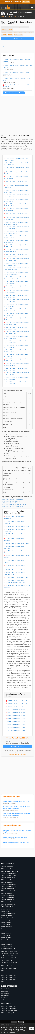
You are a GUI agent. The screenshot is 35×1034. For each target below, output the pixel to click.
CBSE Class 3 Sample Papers (8, 973)
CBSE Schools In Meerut (7, 895)
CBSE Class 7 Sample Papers (8, 981)
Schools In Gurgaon (6, 920)
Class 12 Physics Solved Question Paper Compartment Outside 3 (16, 268)
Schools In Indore (5, 942)
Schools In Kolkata (6, 931)
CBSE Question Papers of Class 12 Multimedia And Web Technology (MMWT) (16, 581)
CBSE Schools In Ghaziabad (8, 875)
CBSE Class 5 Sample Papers (9, 977)
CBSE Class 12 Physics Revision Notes (12, 506)
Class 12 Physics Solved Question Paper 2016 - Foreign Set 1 (16, 346)
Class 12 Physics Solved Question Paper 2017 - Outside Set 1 (16, 264)
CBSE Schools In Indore (7, 899)
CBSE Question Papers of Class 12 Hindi (17, 577)
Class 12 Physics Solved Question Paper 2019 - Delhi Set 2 (16, 200)
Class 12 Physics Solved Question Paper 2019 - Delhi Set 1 (16, 205)
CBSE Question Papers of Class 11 (17, 701)
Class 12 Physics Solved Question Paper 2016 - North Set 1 (16, 319)
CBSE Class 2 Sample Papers (8, 970)
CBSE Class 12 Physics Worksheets (11, 501)
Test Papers (4, 997)
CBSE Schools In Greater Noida (9, 871)
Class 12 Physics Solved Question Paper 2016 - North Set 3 (16, 309)
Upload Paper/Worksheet (17, 746)
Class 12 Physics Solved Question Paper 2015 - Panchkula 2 (16, 382)
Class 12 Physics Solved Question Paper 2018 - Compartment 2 (16, 227)
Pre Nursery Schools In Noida (9, 951)
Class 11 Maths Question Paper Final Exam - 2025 (16, 801)
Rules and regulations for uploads (18, 754)
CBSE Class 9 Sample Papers (9, 1006)
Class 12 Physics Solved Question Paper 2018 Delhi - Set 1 (16, 209)
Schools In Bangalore (7, 926)
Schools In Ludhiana (6, 944)
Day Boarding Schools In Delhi (9, 962)
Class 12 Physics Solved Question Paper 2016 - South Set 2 (16, 300)
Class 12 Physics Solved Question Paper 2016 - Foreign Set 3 (16, 337)
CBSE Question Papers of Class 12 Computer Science (14, 573)
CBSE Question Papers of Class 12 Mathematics (14, 517)
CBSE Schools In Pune (7, 882)
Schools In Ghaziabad (7, 918)
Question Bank (5, 989)
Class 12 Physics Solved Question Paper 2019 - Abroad (16, 191)
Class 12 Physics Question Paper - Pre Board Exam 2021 (16, 60)
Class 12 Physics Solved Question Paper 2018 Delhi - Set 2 (16, 214)
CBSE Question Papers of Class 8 (16, 709)
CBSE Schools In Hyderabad (8, 886)
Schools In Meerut (6, 937)
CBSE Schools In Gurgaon (8, 877)
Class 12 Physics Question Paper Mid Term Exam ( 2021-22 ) (17, 66)
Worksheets (4, 1000)
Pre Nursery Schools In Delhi (8, 958)
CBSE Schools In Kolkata (7, 888)
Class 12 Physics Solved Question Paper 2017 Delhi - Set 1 (16, 246)
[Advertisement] (17, 43)
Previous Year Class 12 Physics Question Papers (15, 27)
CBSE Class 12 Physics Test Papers (11, 503)
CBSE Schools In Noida (7, 869)
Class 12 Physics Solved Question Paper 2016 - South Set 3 (16, 296)
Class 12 (15, 16)
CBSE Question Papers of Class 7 (16, 712)
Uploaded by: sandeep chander (10, 810)
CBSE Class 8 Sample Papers (9, 984)
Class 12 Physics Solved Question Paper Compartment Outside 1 (16, 277)
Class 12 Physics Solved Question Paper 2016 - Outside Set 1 (16, 332)
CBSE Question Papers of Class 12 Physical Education (17, 586)
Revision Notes (5, 993)
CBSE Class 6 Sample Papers (9, 979)
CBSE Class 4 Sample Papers (9, 975)
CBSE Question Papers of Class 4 (16, 721)
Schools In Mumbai (6, 922)
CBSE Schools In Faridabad (8, 873)
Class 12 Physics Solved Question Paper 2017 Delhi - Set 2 (16, 241)
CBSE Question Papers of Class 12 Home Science (16, 552)
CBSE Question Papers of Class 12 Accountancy (14, 530)
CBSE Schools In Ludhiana (8, 902)
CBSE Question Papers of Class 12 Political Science (17, 556)
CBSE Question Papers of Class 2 (16, 727)
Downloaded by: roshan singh (10, 833)
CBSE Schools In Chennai (8, 891)
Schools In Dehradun (6, 946)
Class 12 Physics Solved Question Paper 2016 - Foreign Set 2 (16, 341)
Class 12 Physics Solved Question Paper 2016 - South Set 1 (16, 305)
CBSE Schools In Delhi (7, 866)
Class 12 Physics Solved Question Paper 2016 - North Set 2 (16, 314)
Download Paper (17, 38)
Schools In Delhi (5, 909)
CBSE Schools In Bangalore (8, 884)
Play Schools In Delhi (6, 960)
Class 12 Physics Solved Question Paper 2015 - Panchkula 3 (16, 378)
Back (29, 47)
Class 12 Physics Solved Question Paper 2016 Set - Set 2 (16, 355)
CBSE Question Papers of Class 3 (16, 724)
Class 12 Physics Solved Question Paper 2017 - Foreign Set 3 (16, 250)
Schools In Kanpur (6, 939)
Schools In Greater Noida (8, 913)
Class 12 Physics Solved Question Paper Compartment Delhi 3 (16, 282)
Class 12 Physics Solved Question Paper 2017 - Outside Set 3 (16, 255)
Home (2, 16)
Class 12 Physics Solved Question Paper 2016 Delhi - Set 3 (16, 351)
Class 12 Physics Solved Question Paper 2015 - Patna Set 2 (16, 369)
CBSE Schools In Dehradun (8, 904)
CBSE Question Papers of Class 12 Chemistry (14, 522)
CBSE (8, 16)
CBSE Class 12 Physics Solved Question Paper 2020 (16, 186)
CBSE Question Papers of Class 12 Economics (14, 539)
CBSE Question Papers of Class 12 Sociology (14, 561)
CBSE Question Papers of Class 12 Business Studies (17, 534)
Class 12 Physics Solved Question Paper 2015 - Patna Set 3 (16, 364)
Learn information (10, 1032)
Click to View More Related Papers (14, 93)
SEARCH (26, 2)
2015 (20, 34)
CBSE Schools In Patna (7, 893)
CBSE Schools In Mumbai (7, 880)
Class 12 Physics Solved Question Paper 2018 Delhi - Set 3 (16, 218)
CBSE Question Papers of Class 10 (17, 704)
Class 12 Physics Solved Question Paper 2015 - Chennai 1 (17, 32)
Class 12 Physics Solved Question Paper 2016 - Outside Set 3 (16, 323)
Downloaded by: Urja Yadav (9, 838)
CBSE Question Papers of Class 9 (16, 706)
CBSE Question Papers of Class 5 (16, 718)
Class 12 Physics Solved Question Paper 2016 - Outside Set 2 (16, 328)
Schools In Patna (5, 935)
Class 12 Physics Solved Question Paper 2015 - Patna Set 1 (16, 373)
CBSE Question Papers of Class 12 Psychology (14, 566)
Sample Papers (5, 995)
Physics (4, 29)
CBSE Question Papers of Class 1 (16, 730)
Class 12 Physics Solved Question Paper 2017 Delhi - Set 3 (16, 236)
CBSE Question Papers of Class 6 (16, 715)
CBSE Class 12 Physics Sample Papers (12, 499)
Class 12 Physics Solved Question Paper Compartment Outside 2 (16, 273)
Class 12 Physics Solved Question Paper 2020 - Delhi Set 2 (17, 86)
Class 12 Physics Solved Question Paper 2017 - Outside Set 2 (16, 259)
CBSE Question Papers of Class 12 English (17, 569)
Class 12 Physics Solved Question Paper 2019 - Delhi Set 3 (16, 195)
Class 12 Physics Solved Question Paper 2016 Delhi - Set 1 (16, 360)
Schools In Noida (5, 911)
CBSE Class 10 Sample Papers (9, 1008)
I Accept (32, 1028)
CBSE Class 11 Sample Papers (9, 1010)
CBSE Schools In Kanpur (7, 897)
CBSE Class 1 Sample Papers (8, 968)
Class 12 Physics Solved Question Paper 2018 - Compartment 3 (16, 223)
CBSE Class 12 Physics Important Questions (14, 504)
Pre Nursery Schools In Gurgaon (9, 955)
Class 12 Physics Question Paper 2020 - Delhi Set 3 (16, 79)
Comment (5, 47)
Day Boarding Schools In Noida (9, 953)
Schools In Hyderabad (7, 928)
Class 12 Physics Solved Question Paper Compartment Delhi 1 (16, 291)
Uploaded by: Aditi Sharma (9, 803)
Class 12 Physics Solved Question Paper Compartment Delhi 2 (16, 287)
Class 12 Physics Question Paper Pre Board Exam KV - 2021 (16, 73)
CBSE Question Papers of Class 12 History (18, 543)
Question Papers (5, 991)
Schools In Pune (5, 924)
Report (17, 47)
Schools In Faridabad (6, 915)
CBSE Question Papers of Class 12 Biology (18, 526)
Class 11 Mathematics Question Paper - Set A (15, 837)
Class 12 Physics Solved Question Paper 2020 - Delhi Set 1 (16, 182)
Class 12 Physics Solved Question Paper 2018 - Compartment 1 (16, 232)
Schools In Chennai (6, 933)
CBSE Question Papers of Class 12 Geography (14, 547)
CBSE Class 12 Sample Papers (9, 1012)
